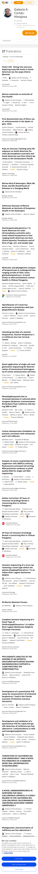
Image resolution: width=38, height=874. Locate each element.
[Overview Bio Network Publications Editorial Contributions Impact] (19, 40)
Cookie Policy (8, 853)
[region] (19, 855)
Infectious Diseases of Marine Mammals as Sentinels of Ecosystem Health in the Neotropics (18, 208)
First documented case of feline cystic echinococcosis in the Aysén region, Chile (18, 121)
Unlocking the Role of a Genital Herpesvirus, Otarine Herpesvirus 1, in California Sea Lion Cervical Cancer (18, 336)
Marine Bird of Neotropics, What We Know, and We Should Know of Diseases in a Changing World (18, 185)
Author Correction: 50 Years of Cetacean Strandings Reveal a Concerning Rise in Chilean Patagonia (15, 502)
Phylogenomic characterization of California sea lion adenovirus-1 (17, 828)
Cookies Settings (19, 869)
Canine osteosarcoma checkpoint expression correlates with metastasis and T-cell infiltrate (19, 433)
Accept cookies (19, 858)
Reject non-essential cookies (19, 864)
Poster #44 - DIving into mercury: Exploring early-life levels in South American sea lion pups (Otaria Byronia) (17, 71)
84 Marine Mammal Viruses (14, 602)
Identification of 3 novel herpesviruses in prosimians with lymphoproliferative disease (18, 307)
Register (29, 2)
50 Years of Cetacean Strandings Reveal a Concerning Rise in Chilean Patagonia (18, 535)
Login (18, 2)
